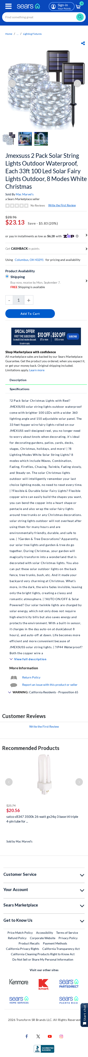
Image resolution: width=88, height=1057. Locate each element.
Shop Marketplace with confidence (30, 352)
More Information (23, 668)
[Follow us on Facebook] (26, 1036)
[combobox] (44, 17)
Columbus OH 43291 (29, 260)
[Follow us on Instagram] (61, 1036)
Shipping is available (27, 287)
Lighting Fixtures (32, 33)
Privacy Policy (68, 938)
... (18, 33)
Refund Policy (17, 938)
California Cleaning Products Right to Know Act (43, 954)
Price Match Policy (20, 932)
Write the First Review (62, 205)
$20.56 (13, 810)
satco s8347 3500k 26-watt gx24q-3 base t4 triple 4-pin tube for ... (42, 819)
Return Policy (31, 677)
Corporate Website (43, 938)
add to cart (30, 313)
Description (18, 380)
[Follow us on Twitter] (38, 1036)
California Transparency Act (61, 949)
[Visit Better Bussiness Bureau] (44, 1048)
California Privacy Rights (22, 949)
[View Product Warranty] (13, 677)
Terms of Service (67, 932)
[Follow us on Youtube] (49, 1036)
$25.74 (11, 805)
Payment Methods (55, 943)
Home (8, 33)
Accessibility (44, 932)
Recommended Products (30, 748)
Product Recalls (29, 943)
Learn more (36, 370)
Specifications (19, 389)
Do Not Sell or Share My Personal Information (42, 959)
